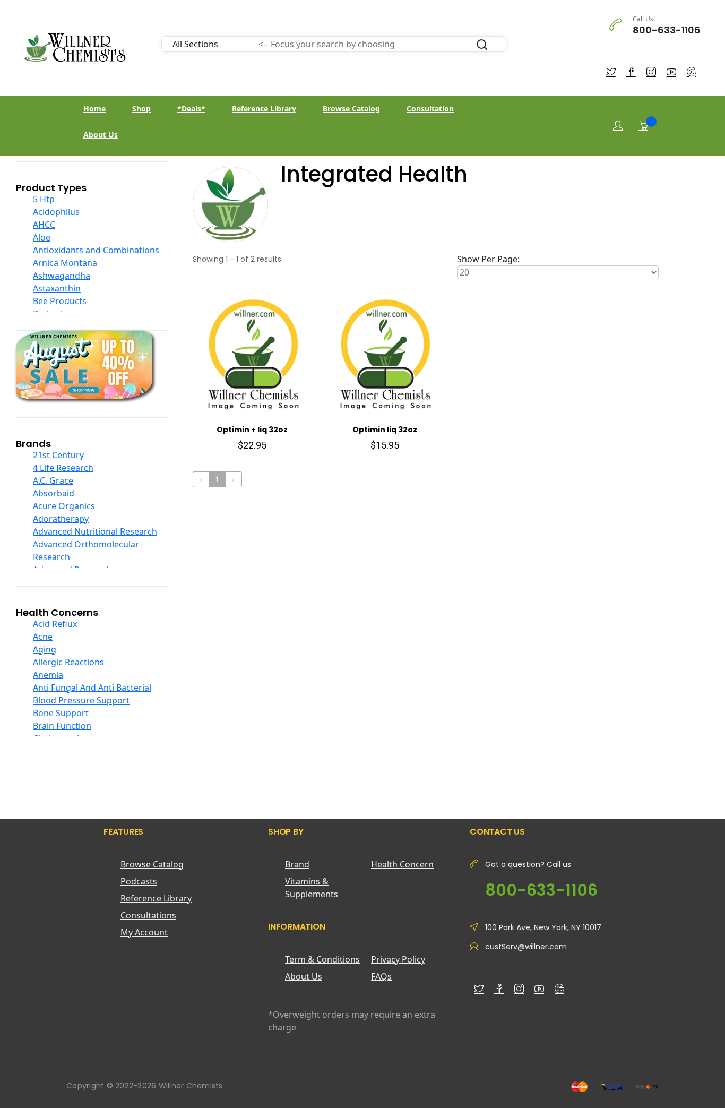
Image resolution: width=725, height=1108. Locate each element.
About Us (100, 135)
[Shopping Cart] (643, 125)
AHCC (44, 224)
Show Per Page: (488, 259)
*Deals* (191, 109)
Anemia (48, 675)
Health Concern (402, 864)
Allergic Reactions (68, 662)
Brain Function (62, 726)
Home (94, 109)
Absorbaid (53, 493)
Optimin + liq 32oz (252, 429)
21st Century (58, 455)
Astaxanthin (57, 288)
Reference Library (264, 109)
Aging (44, 649)
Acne (43, 636)
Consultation (430, 109)
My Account (144, 932)
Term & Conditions (322, 959)
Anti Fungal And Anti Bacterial (92, 687)
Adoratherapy (61, 519)
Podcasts (138, 881)
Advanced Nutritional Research (95, 531)
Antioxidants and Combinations (96, 250)
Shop (141, 109)
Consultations (148, 915)
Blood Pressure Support (81, 700)
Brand (297, 864)
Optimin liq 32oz (384, 429)
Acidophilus (56, 212)
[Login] (618, 126)
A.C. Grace (53, 480)
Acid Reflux (55, 624)
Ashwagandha (61, 275)
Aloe (41, 237)
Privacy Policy (398, 959)
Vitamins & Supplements (311, 887)
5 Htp (44, 199)
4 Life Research (63, 468)
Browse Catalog (351, 109)
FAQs (381, 976)
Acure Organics (64, 506)
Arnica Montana (65, 263)
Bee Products (60, 301)
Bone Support (61, 713)
